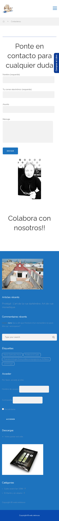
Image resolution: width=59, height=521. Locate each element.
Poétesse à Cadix (32, 355)
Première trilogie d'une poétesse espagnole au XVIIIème (26, 359)
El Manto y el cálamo (13, 493)
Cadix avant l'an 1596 (13, 488)
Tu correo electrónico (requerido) (17, 89)
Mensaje (6, 119)
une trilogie (8, 364)
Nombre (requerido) (11, 74)
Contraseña (7, 400)
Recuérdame (9, 409)
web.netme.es (19, 502)
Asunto (6, 104)
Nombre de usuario (10, 389)
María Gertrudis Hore (12, 355)
